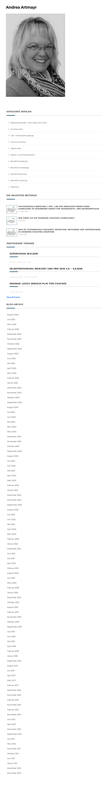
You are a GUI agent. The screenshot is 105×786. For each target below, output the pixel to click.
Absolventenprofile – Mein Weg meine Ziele (28, 123)
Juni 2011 (11, 758)
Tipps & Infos (15, 148)
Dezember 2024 (14, 388)
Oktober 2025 (13, 344)
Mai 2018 (11, 641)
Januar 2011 (12, 763)
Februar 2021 (13, 568)
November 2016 (14, 695)
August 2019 (12, 607)
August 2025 (12, 353)
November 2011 (14, 748)
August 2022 (12, 510)
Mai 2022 (11, 524)
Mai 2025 (11, 363)
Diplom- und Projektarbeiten (22, 155)
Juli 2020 (11, 578)
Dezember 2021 (14, 549)
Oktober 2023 (13, 446)
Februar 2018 (13, 651)
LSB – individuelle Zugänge (22, 136)
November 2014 (14, 714)
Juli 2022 (11, 514)
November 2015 (14, 705)
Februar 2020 (13, 588)
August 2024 (13, 407)
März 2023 (11, 480)
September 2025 (14, 349)
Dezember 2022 (14, 495)
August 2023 (12, 456)
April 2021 (11, 563)
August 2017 (12, 666)
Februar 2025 (13, 378)
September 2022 (14, 505)
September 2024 (14, 402)
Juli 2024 (11, 412)
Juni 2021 (11, 553)
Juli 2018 (11, 631)
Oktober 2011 (13, 753)
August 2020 (13, 573)
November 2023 (14, 441)
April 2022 (11, 529)
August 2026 (13, 314)
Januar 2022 (12, 544)
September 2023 (14, 451)
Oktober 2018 (13, 622)
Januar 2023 (12, 490)
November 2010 (14, 773)
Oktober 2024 (13, 397)
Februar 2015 (13, 709)
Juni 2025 (11, 358)
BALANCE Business (18, 174)
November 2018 (14, 617)
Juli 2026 (11, 319)
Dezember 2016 (14, 690)
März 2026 (11, 324)
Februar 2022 (13, 539)
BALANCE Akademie (19, 161)
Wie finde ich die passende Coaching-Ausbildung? (46, 218)
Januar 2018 (12, 656)
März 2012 (11, 744)
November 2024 (14, 392)
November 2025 (14, 339)
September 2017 (14, 661)
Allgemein (14, 187)
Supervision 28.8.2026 (24, 253)
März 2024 (11, 431)
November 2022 (14, 500)
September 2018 (14, 627)
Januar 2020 (12, 592)
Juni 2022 (11, 519)
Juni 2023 (11, 466)
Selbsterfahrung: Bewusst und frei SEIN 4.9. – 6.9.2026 (46, 268)
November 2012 (14, 729)
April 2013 (11, 724)
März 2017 (11, 680)
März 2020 (11, 583)
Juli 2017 (11, 670)
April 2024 (11, 427)
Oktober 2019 (13, 602)
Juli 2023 (11, 461)
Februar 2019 (13, 612)
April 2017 (11, 675)
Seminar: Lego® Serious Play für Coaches (38, 283)
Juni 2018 (11, 636)
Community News (18, 142)
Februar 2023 (13, 485)
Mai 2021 (11, 558)
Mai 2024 (11, 422)
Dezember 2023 (14, 436)
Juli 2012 (11, 739)
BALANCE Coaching (18, 180)
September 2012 (14, 734)
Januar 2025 (12, 383)
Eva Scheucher (16, 129)
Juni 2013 (11, 719)
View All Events (13, 297)
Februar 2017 (13, 685)
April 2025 (11, 368)
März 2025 (11, 373)
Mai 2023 (11, 470)
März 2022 (11, 534)
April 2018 (11, 646)
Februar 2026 (13, 329)
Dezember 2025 (14, 334)
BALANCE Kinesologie (19, 168)
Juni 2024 (11, 417)
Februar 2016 (13, 700)
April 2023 (11, 475)
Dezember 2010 (14, 768)
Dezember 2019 (14, 597)
